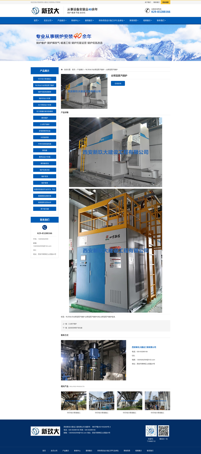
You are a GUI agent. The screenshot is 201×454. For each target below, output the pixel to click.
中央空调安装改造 (44, 144)
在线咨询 (118, 83)
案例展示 (88, 20)
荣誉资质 (133, 20)
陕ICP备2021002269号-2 (101, 427)
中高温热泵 (45, 137)
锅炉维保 (44, 183)
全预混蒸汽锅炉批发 (107, 316)
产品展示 (61, 20)
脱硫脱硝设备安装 (44, 196)
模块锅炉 (44, 118)
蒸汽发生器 (45, 209)
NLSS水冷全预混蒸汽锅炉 (44, 85)
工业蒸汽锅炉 (45, 124)
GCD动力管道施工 (44, 79)
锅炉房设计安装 (44, 98)
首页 (36, 20)
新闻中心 (75, 20)
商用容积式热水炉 (44, 202)
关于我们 (148, 2)
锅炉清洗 (44, 176)
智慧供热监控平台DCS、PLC (44, 189)
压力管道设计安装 (44, 105)
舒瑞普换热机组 (44, 131)
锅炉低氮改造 (45, 170)
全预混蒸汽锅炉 (112, 69)
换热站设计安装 (44, 157)
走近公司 (47, 20)
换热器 (44, 150)
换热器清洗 (45, 163)
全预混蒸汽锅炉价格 (92, 316)
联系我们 (157, 2)
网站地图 (165, 2)
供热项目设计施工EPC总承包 (111, 20)
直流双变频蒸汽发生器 (75, 328)
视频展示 (147, 20)
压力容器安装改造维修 (45, 111)
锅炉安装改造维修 (44, 92)
